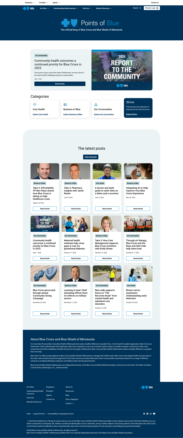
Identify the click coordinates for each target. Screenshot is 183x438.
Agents (55, 3)
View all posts (91, 157)
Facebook (144, 414)
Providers (42, 3)
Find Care (86, 8)
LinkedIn (147, 414)
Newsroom (70, 391)
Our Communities (41, 55)
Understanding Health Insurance (65, 8)
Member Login (150, 8)
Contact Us (155, 3)
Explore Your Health (40, 114)
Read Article (60, 84)
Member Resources (103, 8)
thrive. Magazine (72, 399)
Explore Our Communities (104, 114)
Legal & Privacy (39, 414)
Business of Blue (39, 183)
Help (28, 414)
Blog (67, 395)
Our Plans (43, 8)
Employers (28, 3)
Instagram (151, 414)
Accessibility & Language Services (61, 414)
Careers (70, 403)
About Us (69, 387)
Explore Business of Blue (72, 114)
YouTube (154, 414)
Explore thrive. (131, 114)
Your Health (100, 183)
